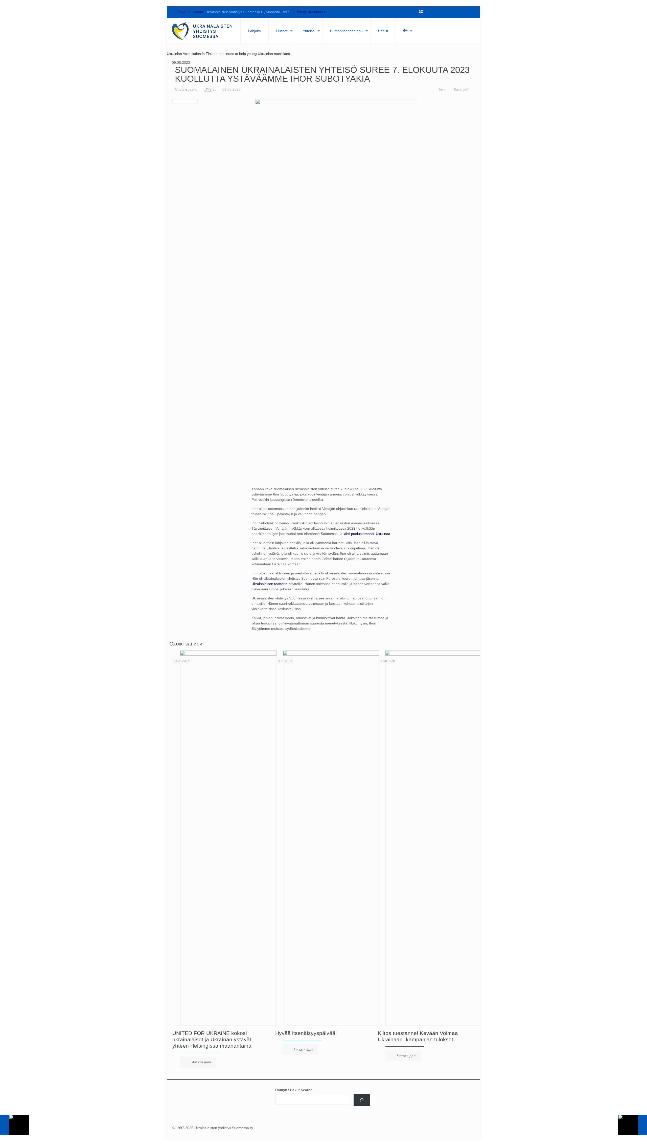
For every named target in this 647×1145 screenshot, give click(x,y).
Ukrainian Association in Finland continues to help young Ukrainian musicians (228, 54)
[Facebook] (428, 12)
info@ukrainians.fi (311, 12)
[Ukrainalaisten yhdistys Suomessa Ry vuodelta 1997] (202, 31)
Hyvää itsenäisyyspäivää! (306, 1033)
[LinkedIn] (453, 12)
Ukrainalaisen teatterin (269, 584)
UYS (208, 89)
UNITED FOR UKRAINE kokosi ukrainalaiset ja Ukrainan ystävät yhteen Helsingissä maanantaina (211, 1039)
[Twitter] (436, 12)
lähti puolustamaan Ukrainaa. (367, 534)
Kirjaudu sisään (190, 12)
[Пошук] (362, 1100)
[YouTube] (445, 12)
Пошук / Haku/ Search (294, 1090)
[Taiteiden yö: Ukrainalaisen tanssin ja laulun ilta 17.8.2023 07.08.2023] (14, 1125)
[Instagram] (462, 12)
